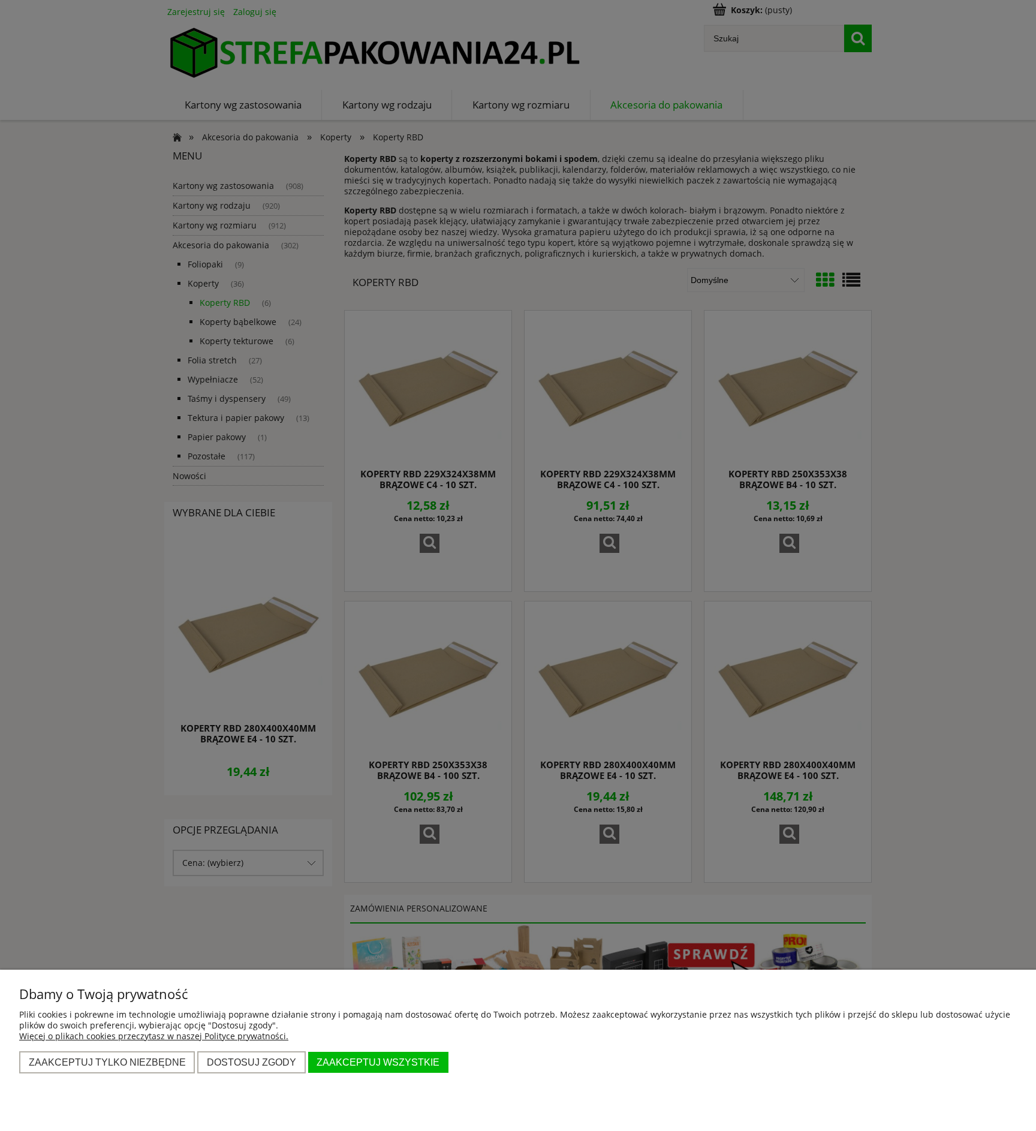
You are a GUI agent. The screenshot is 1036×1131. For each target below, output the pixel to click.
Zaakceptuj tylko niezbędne (107, 1062)
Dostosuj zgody (251, 1062)
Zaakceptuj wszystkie (378, 1062)
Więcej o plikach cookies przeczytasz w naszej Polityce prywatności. (153, 1036)
